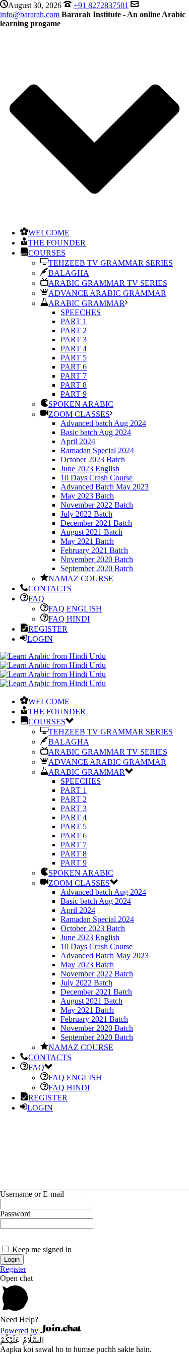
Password (15, 1213)
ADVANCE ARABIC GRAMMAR (107, 293)
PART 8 (73, 385)
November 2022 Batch (96, 505)
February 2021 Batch (94, 550)
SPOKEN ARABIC (80, 404)
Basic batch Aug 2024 (95, 432)
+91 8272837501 (101, 5)
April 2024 (77, 441)
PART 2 (73, 330)
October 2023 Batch (92, 459)
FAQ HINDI (69, 618)
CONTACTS (50, 588)
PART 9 (73, 394)
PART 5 (73, 357)
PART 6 (73, 366)
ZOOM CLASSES (79, 414)
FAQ (36, 598)
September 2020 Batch (96, 568)
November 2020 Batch (96, 559)
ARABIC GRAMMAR (86, 303)
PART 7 (73, 376)
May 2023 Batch (87, 495)
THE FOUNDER (57, 242)
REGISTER (48, 629)
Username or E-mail (32, 1194)
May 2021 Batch (87, 541)
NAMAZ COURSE (80, 578)
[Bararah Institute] (53, 670)
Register (13, 1269)
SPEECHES (80, 312)
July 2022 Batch (86, 514)
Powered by (20, 1330)
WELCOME (49, 232)
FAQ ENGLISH (75, 608)
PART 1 (73, 321)
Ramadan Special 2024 (97, 450)
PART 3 (73, 339)
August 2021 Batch (91, 532)
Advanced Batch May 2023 (104, 486)
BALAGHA (68, 273)
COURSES (47, 253)
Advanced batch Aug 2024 (103, 423)
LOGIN (40, 639)
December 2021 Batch (96, 523)
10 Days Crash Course (96, 477)
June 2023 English (89, 468)
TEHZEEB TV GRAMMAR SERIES (110, 263)
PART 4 (73, 348)
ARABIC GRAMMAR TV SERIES (107, 283)
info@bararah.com (29, 14)
